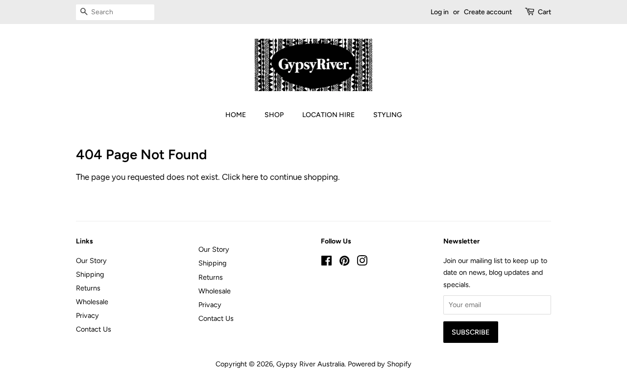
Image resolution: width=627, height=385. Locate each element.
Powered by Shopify (379, 364)
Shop (274, 115)
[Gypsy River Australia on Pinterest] (344, 262)
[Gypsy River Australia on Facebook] (326, 262)
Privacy (87, 315)
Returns (88, 288)
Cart (544, 12)
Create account (488, 12)
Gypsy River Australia (310, 364)
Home (235, 115)
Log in (440, 12)
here (250, 177)
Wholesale (92, 301)
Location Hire (328, 115)
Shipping (90, 274)
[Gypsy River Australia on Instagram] (362, 262)
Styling (387, 115)
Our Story (91, 260)
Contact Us (93, 329)
